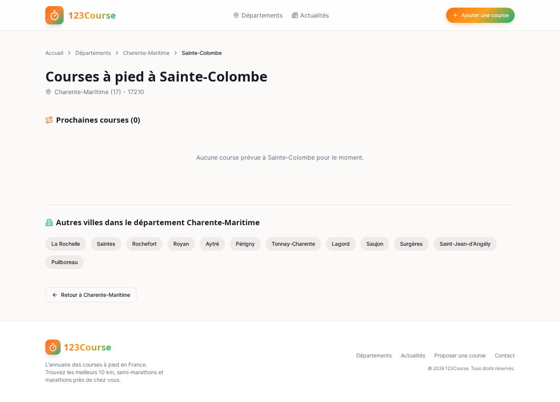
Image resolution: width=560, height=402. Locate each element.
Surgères (411, 243)
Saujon (374, 243)
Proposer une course (460, 355)
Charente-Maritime (146, 53)
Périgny (245, 243)
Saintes (106, 243)
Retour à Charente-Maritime (95, 294)
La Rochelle (65, 243)
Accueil (54, 53)
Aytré (212, 243)
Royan (181, 243)
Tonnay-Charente (293, 243)
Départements (262, 15)
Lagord (341, 243)
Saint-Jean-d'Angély (465, 243)
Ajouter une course (485, 15)
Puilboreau (64, 262)
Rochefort (144, 243)
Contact (505, 355)
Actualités (314, 15)
